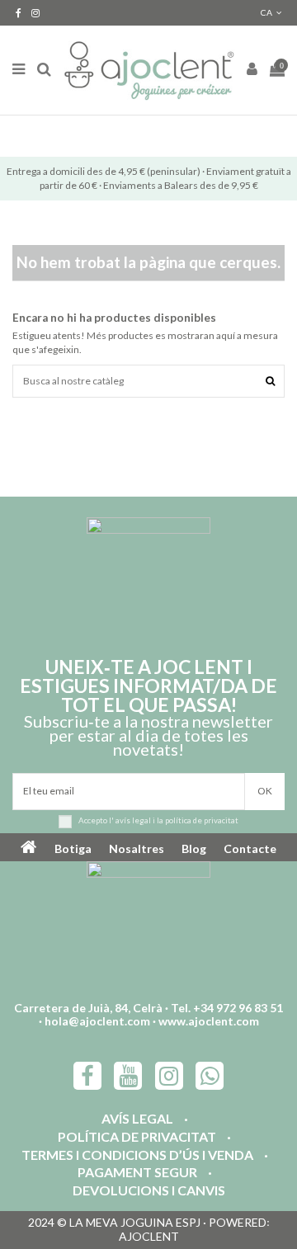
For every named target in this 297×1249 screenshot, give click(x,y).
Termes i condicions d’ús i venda (137, 1155)
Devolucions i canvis (149, 1191)
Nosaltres (136, 848)
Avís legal (137, 1119)
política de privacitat (201, 820)
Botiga (73, 848)
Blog (194, 848)
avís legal (133, 820)
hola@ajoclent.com (97, 1021)
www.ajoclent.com (208, 1021)
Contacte (250, 848)
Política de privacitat (137, 1137)
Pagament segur (137, 1173)
